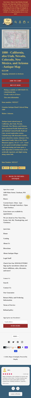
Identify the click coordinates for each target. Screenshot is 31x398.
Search (5, 283)
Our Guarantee (8, 293)
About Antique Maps (10, 253)
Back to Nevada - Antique (16, 177)
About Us (6, 243)
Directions (7, 248)
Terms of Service (9, 305)
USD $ (15, 336)
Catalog (6, 238)
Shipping (5, 74)
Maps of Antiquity (14, 357)
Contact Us (7, 288)
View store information (11, 97)
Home (5, 233)
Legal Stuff (7, 258)
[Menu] (28, 22)
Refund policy (8, 310)
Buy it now (15, 85)
